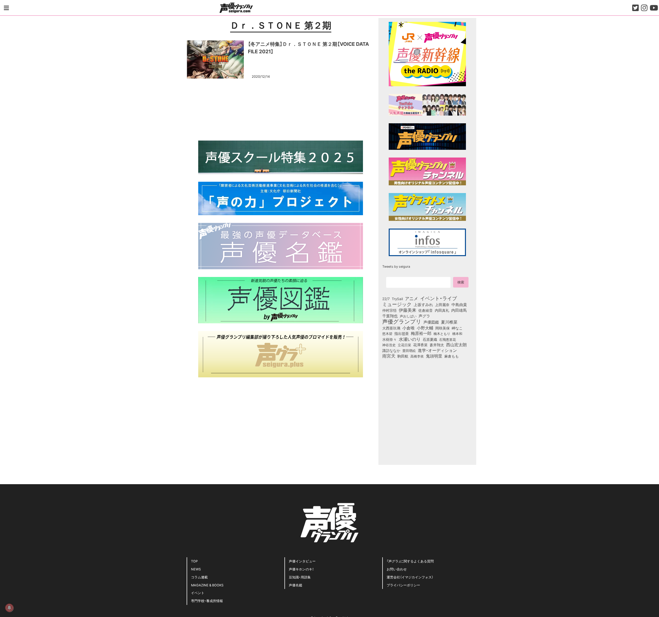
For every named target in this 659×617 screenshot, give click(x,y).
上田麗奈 (442, 304)
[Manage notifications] (9, 608)
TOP (194, 561)
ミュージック (397, 304)
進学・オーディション (437, 350)
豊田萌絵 (409, 350)
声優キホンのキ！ (301, 569)
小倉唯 (408, 327)
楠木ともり (441, 333)
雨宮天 (388, 355)
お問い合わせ (397, 569)
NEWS (196, 569)
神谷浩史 (389, 344)
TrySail (397, 298)
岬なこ (457, 328)
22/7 (386, 298)
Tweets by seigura (396, 266)
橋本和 (457, 333)
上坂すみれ (423, 304)
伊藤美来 (407, 309)
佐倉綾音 (425, 310)
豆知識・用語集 (300, 577)
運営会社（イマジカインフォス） (410, 577)
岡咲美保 (442, 328)
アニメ (411, 298)
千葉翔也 (390, 315)
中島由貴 (459, 304)
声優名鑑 (295, 585)
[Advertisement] (281, 109)
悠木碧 (387, 333)
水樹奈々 (389, 339)
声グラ (424, 315)
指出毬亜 (401, 333)
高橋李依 (417, 356)
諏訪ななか (391, 350)
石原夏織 (430, 339)
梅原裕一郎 (421, 333)
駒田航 (402, 356)
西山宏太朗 (456, 344)
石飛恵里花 (447, 339)
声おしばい (408, 315)
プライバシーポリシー (403, 585)
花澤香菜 (420, 344)
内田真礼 (442, 310)
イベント (197, 592)
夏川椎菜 (449, 322)
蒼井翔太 (437, 344)
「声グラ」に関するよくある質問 (410, 561)
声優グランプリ (401, 321)
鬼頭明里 (434, 355)
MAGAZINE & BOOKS (207, 585)
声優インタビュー (302, 561)
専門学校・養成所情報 (207, 600)
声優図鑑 (431, 322)
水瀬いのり (410, 339)
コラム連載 (199, 577)
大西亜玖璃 (391, 328)
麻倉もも (451, 356)
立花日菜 (404, 344)
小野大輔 (425, 328)
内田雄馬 (459, 310)
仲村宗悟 (389, 310)
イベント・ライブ (438, 298)
